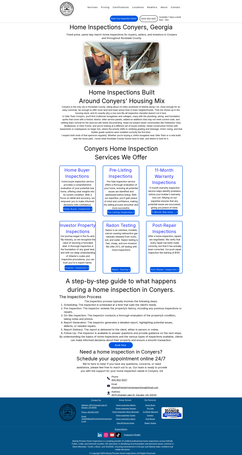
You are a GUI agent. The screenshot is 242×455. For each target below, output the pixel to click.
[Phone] (108, 378)
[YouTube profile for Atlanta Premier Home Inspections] (112, 435)
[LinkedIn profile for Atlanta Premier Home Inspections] (99, 435)
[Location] (108, 393)
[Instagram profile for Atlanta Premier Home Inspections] (105, 435)
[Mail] (108, 385)
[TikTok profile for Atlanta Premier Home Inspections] (118, 435)
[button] (92, 7)
